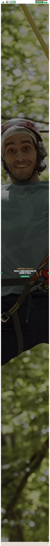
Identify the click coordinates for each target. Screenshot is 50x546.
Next (48, 273)
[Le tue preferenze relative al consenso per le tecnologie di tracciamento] (48, 544)
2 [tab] (3, 540)
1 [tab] (2, 540)
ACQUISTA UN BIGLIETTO (25, 276)
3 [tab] (4, 540)
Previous (1, 273)
